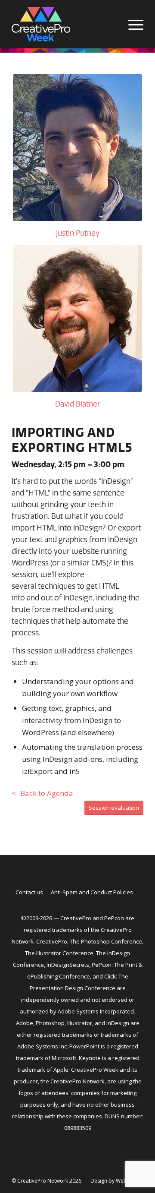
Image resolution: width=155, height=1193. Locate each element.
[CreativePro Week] (64, 24)
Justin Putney (77, 232)
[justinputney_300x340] (77, 147)
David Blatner (77, 403)
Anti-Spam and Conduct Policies (92, 892)
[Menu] (131, 24)
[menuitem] (131, 24)
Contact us (29, 892)
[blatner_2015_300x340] (77, 318)
